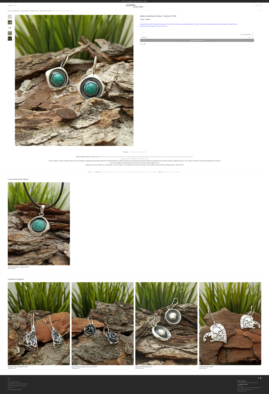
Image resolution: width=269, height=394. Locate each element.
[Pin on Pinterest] (144, 44)
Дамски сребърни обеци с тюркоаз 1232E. (172, 165)
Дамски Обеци (24, 10)
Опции (67, 263)
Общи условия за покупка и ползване (17, 385)
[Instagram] (260, 378)
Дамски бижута (16, 10)
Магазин (10, 5)
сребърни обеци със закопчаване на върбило (41, 10)
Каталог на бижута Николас (14, 389)
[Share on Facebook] (140, 44)
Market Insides (243, 391)
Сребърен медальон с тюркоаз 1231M (18, 267)
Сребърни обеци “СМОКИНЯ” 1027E (17, 367)
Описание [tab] (125, 152)
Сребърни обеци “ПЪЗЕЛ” (206, 367)
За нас (9, 378)
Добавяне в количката (197, 40)
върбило (164, 171)
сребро (179, 171)
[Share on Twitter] (142, 44)
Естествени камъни (172, 171)
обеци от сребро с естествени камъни (125, 171)
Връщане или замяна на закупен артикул (17, 383)
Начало (9, 10)
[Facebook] (258, 378)
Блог (15, 5)
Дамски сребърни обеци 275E (143, 367)
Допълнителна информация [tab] (138, 152)
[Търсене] (254, 5)
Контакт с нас (11, 387)
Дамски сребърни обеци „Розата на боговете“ (84, 367)
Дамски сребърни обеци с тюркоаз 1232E (87, 156)
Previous (17, 80)
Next (132, 80)
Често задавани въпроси (14, 382)
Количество (144, 37)
